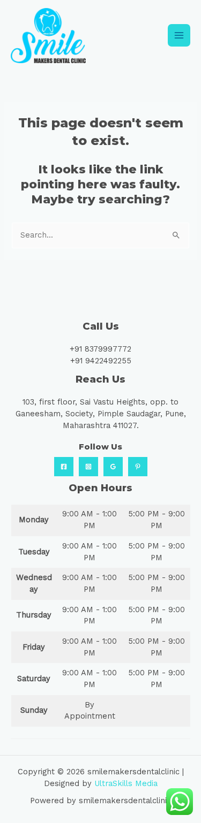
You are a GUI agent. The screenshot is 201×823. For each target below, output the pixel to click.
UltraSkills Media (126, 783)
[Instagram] (88, 466)
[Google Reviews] (113, 466)
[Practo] (137, 466)
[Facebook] (63, 466)
